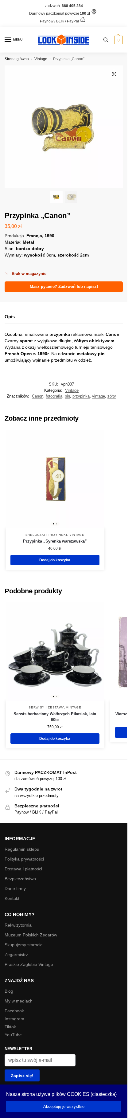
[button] (118, 40)
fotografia (54, 396)
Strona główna (17, 59)
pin (67, 396)
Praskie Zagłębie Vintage (29, 964)
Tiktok (10, 1026)
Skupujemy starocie (24, 944)
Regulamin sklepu (22, 849)
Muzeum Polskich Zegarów (31, 934)
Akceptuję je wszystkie (63, 1106)
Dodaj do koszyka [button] (54, 560)
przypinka (81, 396)
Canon (37, 396)
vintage (98, 396)
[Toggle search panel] (106, 40)
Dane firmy (15, 888)
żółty (111, 396)
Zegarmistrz (16, 954)
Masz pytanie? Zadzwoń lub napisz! (64, 286)
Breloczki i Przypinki (46, 534)
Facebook (14, 1010)
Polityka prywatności (24, 859)
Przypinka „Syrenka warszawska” (55, 541)
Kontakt (12, 898)
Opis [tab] (10, 316)
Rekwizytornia (18, 925)
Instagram (14, 1018)
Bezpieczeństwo (20, 878)
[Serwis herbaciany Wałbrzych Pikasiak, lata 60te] (55, 651)
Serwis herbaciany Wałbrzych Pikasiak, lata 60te (55, 717)
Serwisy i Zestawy (46, 707)
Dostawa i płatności (23, 868)
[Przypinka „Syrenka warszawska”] (55, 479)
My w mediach (19, 1000)
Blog (9, 991)
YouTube (13, 1034)
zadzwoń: (64, 6)
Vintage (40, 59)
